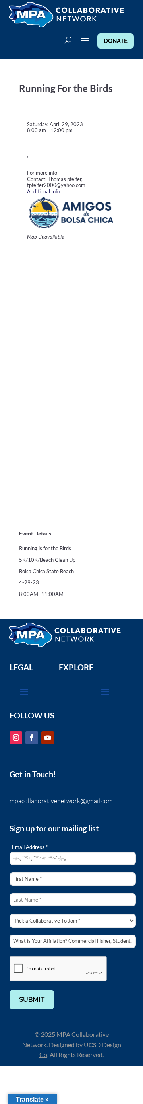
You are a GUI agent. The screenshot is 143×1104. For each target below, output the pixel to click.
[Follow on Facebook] (31, 737)
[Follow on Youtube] (47, 737)
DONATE (116, 41)
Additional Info (43, 191)
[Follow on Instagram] (16, 737)
